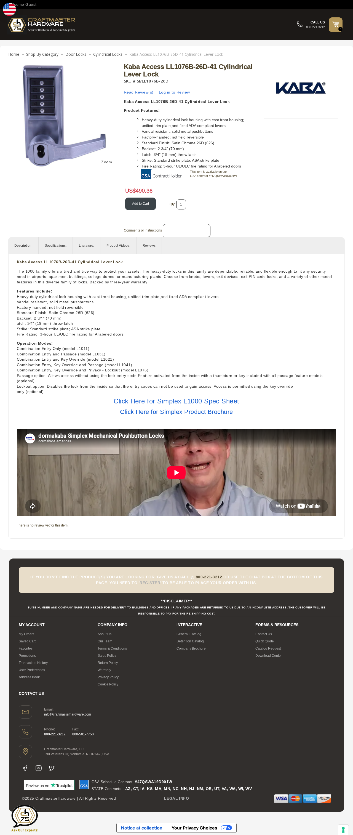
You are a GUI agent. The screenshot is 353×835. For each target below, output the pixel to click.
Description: (23, 246)
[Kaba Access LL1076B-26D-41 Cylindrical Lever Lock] (64, 66)
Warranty (104, 670)
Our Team (105, 641)
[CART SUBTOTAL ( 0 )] (335, 24)
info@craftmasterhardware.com (67, 714)
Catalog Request (268, 648)
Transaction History (33, 663)
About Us (104, 634)
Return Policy (108, 663)
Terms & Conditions (112, 648)
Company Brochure (191, 648)
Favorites (26, 648)
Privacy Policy (108, 677)
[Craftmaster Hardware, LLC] (41, 24)
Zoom (106, 162)
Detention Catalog (190, 641)
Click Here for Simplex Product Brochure (176, 411)
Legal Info (176, 798)
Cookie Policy (108, 684)
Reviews (149, 246)
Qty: (172, 204)
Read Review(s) (139, 92)
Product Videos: (118, 246)
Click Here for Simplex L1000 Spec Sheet (176, 401)
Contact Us (263, 634)
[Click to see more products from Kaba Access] (301, 88)
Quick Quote (264, 641)
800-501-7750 (83, 734)
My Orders (26, 634)
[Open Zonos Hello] (9, 9)
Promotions (27, 656)
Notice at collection (141, 828)
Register (150, 583)
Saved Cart (27, 641)
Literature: (86, 246)
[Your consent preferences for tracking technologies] (343, 830)
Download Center (268, 656)
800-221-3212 (55, 734)
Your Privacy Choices (194, 828)
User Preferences (32, 670)
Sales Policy (107, 656)
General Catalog (188, 634)
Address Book (29, 677)
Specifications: (55, 246)
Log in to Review (174, 92)
